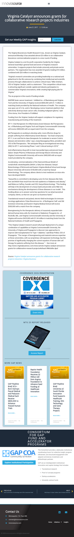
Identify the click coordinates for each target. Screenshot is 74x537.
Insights (66, 522)
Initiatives (57, 522)
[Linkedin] (59, 512)
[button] (48, 3)
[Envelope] (66, 512)
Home (50, 522)
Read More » (11, 413)
